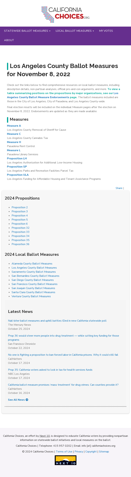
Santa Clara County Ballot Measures (33, 292)
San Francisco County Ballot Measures (34, 284)
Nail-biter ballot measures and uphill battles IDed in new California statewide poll (57, 321)
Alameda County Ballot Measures (32, 264)
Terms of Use (64, 451)
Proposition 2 (20, 207)
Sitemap (104, 451)
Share (119, 188)
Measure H (14, 142)
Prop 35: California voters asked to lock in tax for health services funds (50, 370)
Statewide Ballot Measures (26, 31)
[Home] (65, 15)
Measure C (14, 134)
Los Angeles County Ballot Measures (34, 268)
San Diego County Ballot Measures (33, 280)
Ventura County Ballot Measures (31, 296)
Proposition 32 (21, 228)
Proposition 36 (21, 244)
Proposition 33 (21, 232)
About (9, 40)
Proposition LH (17, 158)
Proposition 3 (20, 211)
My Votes (106, 31)
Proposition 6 (20, 224)
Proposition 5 (20, 220)
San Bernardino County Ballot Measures (35, 276)
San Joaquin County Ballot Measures (33, 288)
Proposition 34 (21, 236)
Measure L (13, 150)
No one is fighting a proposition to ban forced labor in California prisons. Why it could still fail (63, 355)
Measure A (14, 126)
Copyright (91, 451)
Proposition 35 (21, 240)
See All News (16, 400)
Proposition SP (17, 167)
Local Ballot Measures (74, 31)
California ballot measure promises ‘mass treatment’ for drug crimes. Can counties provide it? (63, 385)
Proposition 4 (20, 215)
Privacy (79, 451)
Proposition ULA (18, 175)
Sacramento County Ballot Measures (34, 272)
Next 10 (45, 436)
